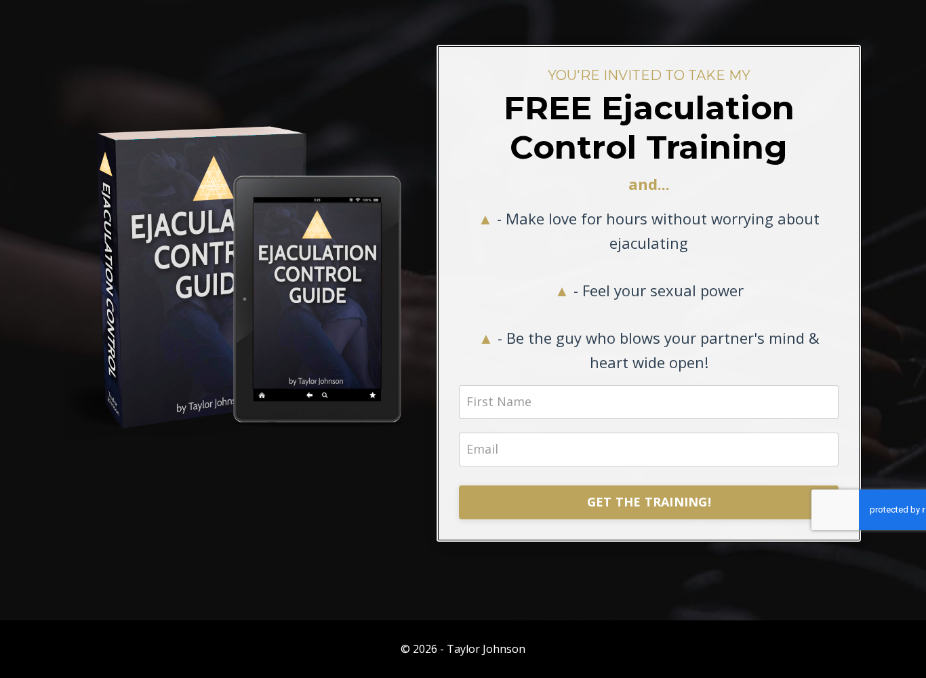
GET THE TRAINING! (649, 502)
